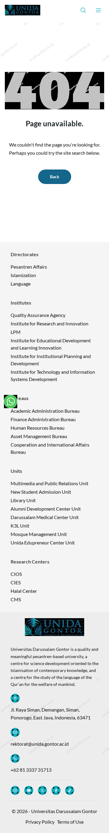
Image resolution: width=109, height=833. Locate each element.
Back (54, 176)
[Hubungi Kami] (10, 401)
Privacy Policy (39, 822)
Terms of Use (70, 822)
